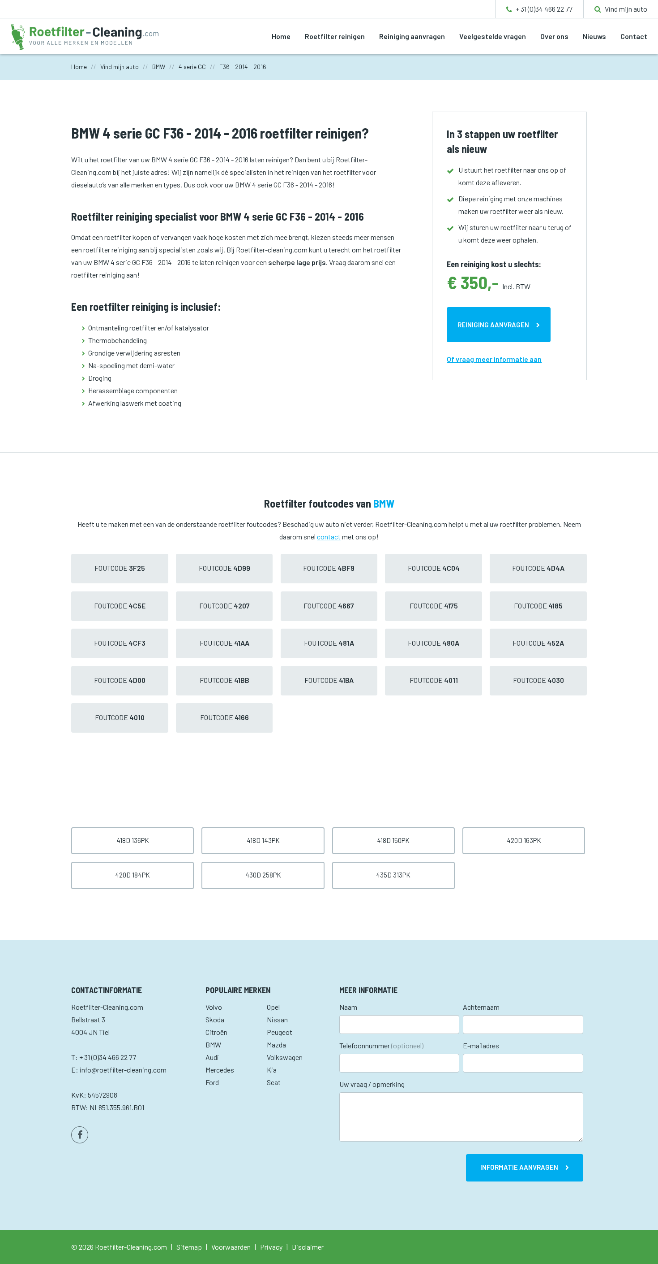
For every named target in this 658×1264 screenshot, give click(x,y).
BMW (213, 1044)
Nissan (277, 1019)
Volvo (213, 1007)
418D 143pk (263, 840)
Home (281, 36)
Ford (212, 1082)
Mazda (276, 1044)
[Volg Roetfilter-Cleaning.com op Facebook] (79, 1134)
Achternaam (481, 1007)
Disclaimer (308, 1246)
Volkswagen (285, 1057)
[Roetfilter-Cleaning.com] (84, 35)
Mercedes (219, 1069)
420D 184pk (132, 875)
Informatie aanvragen (519, 1167)
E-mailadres (481, 1045)
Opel (273, 1007)
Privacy (271, 1246)
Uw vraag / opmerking (372, 1084)
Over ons (554, 36)
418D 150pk (393, 840)
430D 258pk (263, 875)
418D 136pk (132, 840)
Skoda (214, 1019)
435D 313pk (393, 875)
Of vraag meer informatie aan (494, 359)
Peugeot (279, 1032)
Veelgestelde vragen (492, 36)
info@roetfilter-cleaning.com (123, 1069)
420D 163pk (524, 840)
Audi (212, 1057)
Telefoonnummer (381, 1045)
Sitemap (189, 1246)
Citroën (216, 1032)
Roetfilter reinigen (335, 36)
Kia (272, 1069)
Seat (274, 1082)
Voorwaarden (231, 1246)
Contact (633, 36)
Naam (348, 1007)
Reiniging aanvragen (412, 36)
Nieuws (594, 36)
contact (329, 536)
